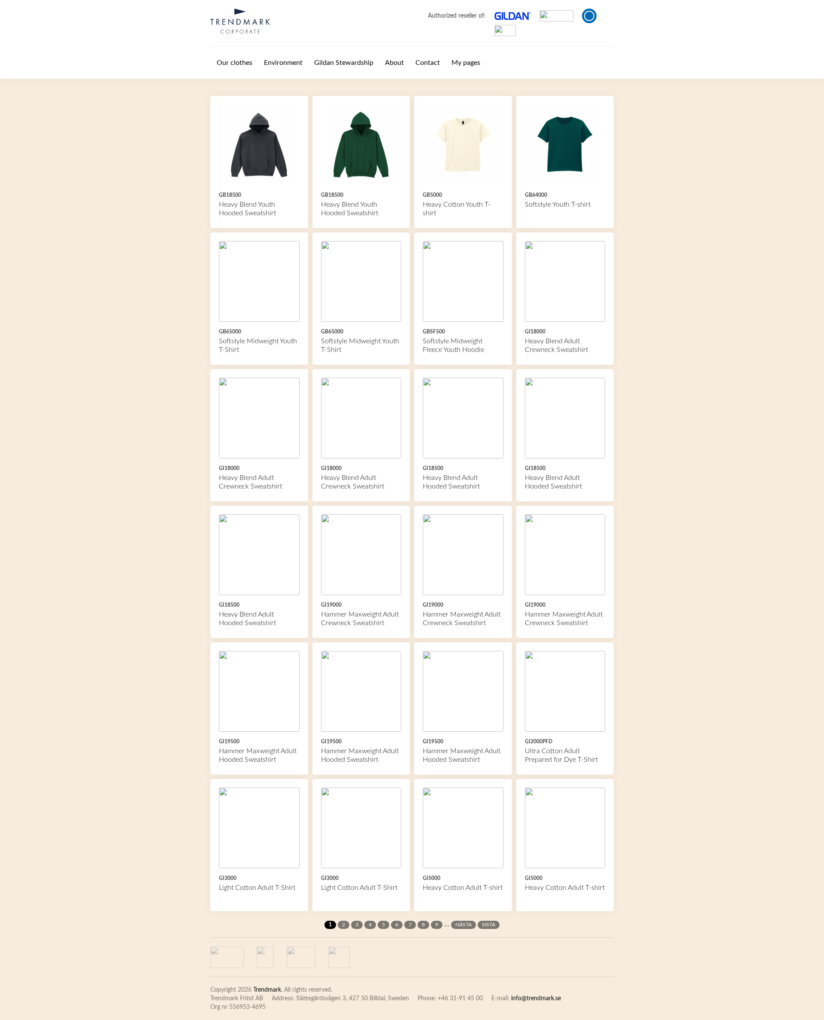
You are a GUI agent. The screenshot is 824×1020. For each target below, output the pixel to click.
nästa (463, 924)
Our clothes (234, 62)
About (394, 62)
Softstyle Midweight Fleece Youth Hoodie (453, 345)
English (589, 16)
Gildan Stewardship (343, 62)
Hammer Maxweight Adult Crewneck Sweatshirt (360, 618)
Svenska (605, 16)
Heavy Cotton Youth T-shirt (457, 209)
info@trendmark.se (536, 999)
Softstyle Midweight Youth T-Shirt (258, 345)
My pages (465, 62)
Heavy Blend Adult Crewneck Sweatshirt (556, 345)
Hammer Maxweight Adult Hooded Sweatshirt (258, 755)
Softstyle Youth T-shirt (558, 204)
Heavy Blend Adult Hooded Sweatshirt (451, 482)
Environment (283, 62)
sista (488, 924)
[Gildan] (240, 21)
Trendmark (267, 990)
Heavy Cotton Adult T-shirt (463, 887)
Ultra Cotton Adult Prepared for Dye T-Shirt (561, 755)
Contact (427, 62)
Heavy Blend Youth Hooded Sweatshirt (247, 209)
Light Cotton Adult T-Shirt (257, 887)
